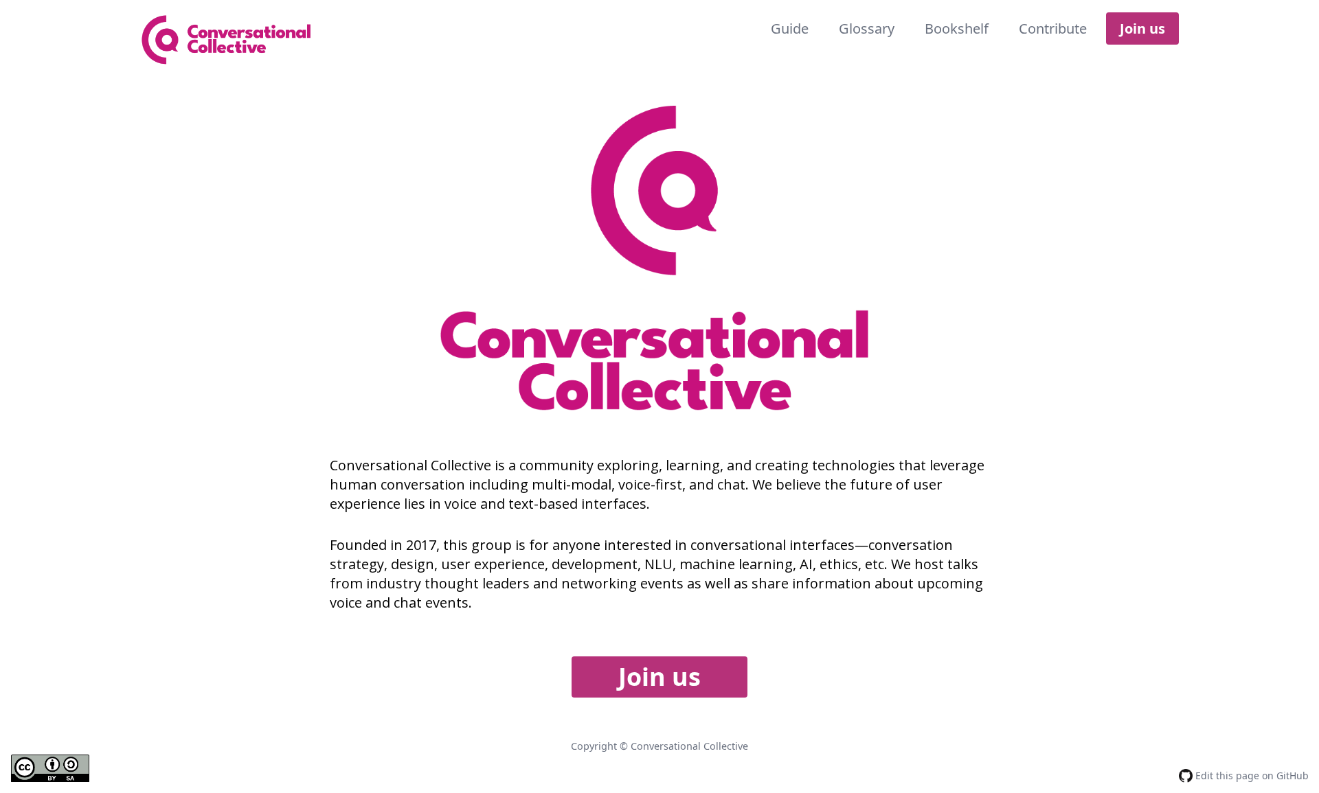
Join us (1142, 28)
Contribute (1053, 28)
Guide (790, 28)
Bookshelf (957, 28)
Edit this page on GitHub (1251, 775)
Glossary (866, 28)
